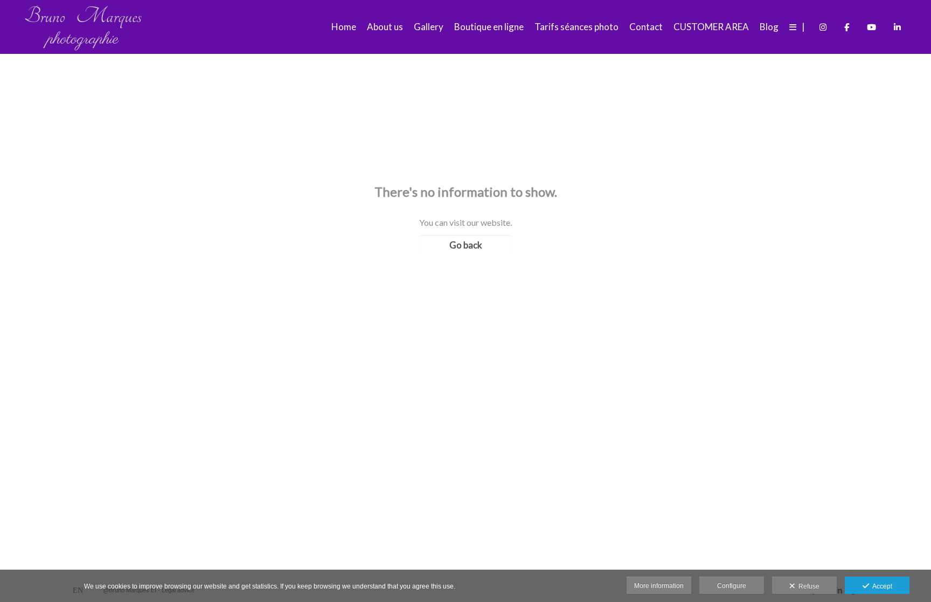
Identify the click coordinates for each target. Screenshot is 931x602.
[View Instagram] (823, 27)
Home (343, 26)
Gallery (428, 26)
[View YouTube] (871, 27)
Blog (769, 26)
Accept (880, 586)
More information (659, 586)
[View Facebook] (846, 27)
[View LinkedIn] (897, 27)
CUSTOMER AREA (711, 26)
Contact (646, 26)
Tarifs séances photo (576, 26)
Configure (731, 586)
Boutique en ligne (489, 26)
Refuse (807, 586)
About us (385, 26)
